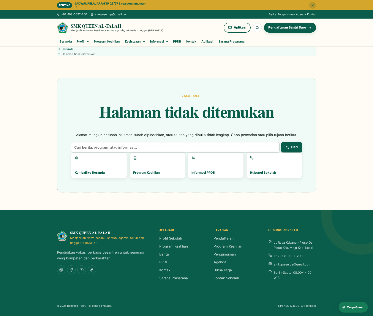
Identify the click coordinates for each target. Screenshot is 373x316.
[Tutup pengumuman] (312, 5)
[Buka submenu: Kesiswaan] (144, 42)
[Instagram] (61, 269)
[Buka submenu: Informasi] (167, 42)
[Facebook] (71, 269)
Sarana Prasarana (231, 41)
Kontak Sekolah (226, 278)
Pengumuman (286, 14)
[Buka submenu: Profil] (88, 42)
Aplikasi (240, 27)
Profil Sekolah (170, 238)
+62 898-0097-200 (288, 256)
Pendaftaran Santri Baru (287, 27)
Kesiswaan (133, 41)
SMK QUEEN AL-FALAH (96, 25)
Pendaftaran (224, 238)
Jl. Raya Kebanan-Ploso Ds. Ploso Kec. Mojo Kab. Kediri (293, 245)
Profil (81, 41)
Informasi (157, 41)
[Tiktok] (92, 269)
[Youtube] (81, 269)
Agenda (301, 14)
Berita (272, 14)
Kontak (311, 14)
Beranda (66, 41)
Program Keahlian (107, 41)
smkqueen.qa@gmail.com (292, 264)
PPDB (177, 41)
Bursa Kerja (223, 270)
